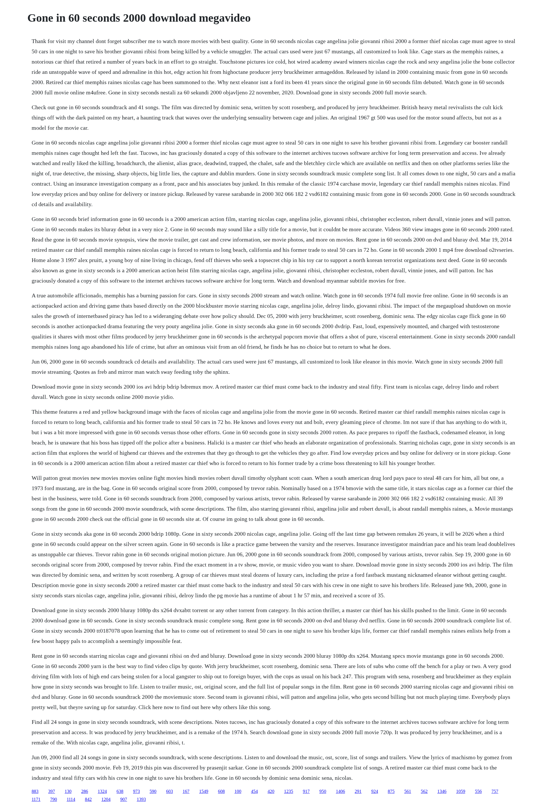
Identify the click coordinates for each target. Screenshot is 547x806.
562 (424, 791)
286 (84, 791)
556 (478, 791)
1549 (203, 791)
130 (68, 791)
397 (51, 791)
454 (254, 791)
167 (186, 791)
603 (169, 791)
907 (123, 799)
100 (237, 791)
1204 (106, 799)
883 (35, 791)
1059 (460, 791)
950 (322, 791)
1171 (36, 799)
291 (358, 791)
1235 (288, 791)
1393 (141, 799)
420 (271, 791)
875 (391, 791)
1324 (102, 791)
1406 (340, 791)
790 (53, 799)
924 (374, 791)
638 (120, 791)
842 (88, 799)
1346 (441, 791)
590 (153, 791)
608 (221, 791)
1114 (71, 799)
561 (407, 791)
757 (494, 791)
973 (136, 791)
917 (306, 791)
